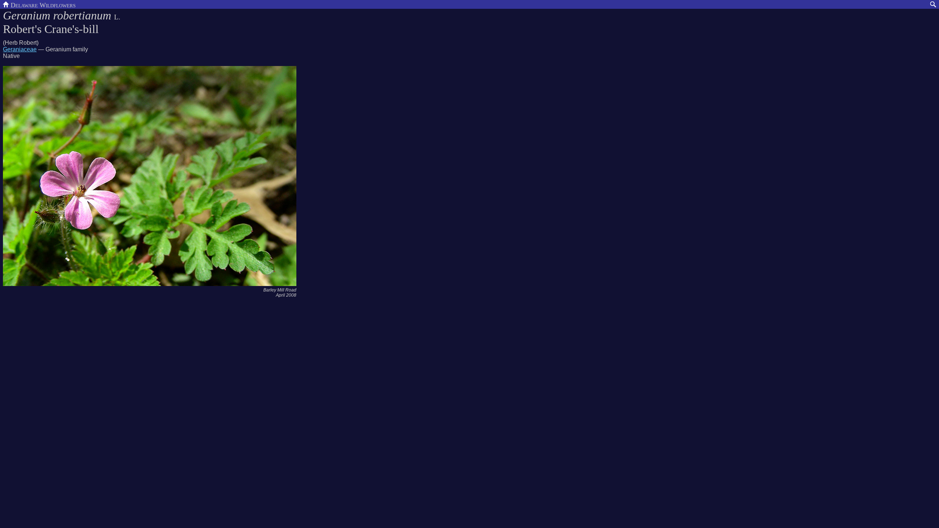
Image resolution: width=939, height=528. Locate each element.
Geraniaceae (20, 49)
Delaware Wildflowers (42, 4)
